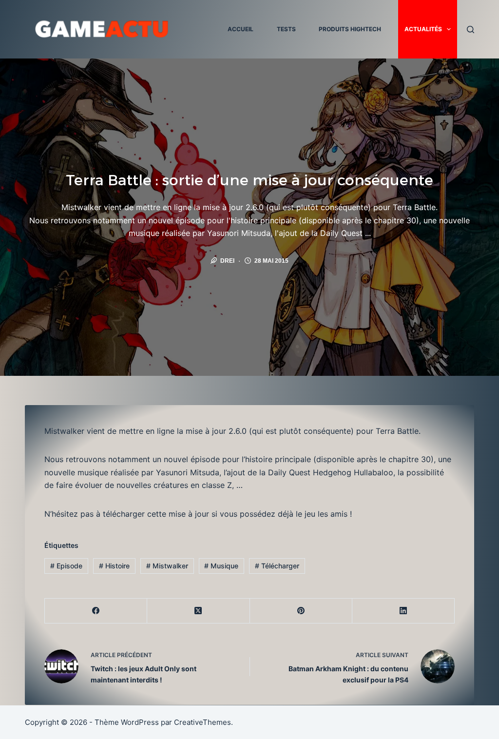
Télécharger (277, 566)
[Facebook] (96, 611)
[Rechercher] (470, 29)
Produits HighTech (350, 29)
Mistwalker (167, 566)
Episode (66, 566)
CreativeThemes (202, 722)
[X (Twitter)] (198, 611)
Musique (221, 566)
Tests (286, 29)
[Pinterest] (301, 611)
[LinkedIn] (403, 611)
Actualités (423, 29)
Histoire (114, 566)
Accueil (240, 29)
